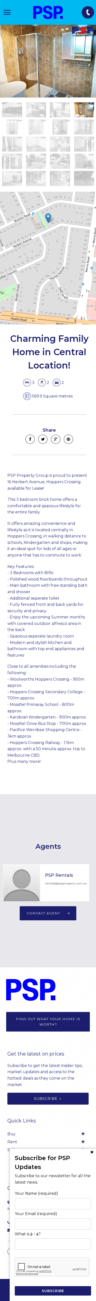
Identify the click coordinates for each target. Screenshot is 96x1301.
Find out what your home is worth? (48, 1021)
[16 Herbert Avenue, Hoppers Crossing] (48, 61)
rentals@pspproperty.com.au (66, 883)
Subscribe (46, 1098)
